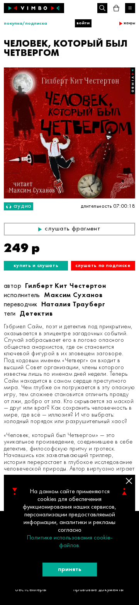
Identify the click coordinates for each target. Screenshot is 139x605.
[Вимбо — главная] (34, 8)
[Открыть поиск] (102, 8)
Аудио (23, 206)
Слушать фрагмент (73, 229)
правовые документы (98, 589)
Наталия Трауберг (73, 304)
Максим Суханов (73, 295)
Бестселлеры (30, 589)
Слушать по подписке (103, 265)
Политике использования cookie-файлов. (70, 542)
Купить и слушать (36, 265)
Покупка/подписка (25, 23)
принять (69, 569)
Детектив (36, 314)
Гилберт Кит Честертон (65, 286)
